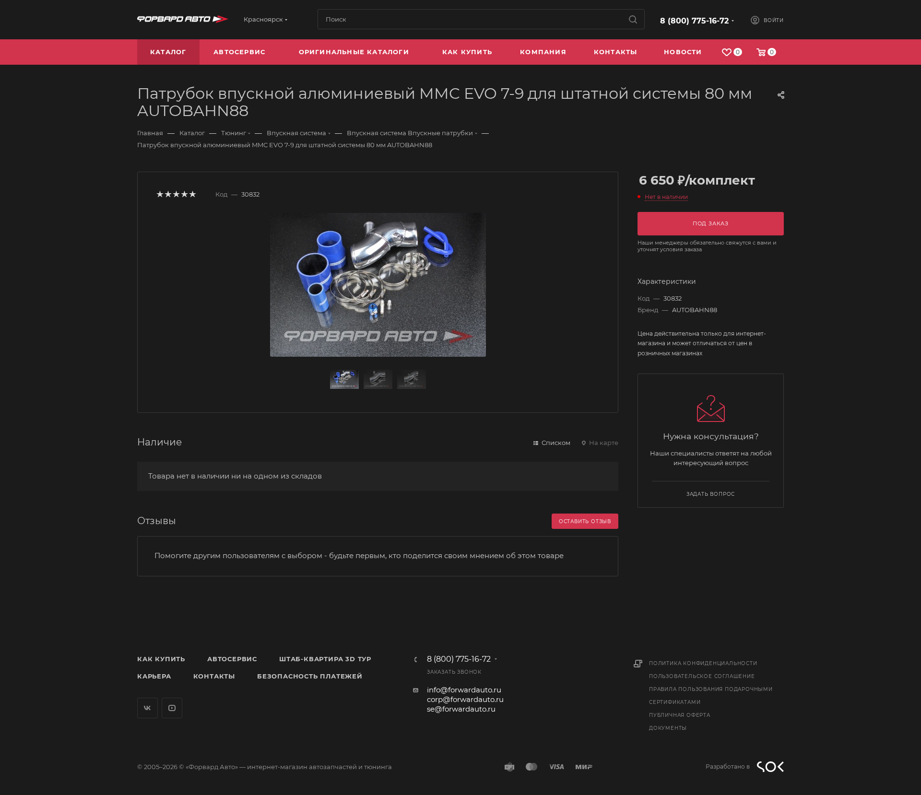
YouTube (172, 708)
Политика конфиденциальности (703, 663)
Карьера (154, 676)
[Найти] (633, 19)
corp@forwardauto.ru (465, 699)
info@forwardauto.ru (464, 689)
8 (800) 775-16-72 (694, 20)
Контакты (214, 676)
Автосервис (232, 659)
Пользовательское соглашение (702, 676)
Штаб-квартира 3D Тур (325, 659)
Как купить (161, 659)
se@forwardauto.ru (461, 708)
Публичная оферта (679, 715)
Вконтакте (147, 708)
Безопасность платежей (310, 676)
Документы (668, 728)
